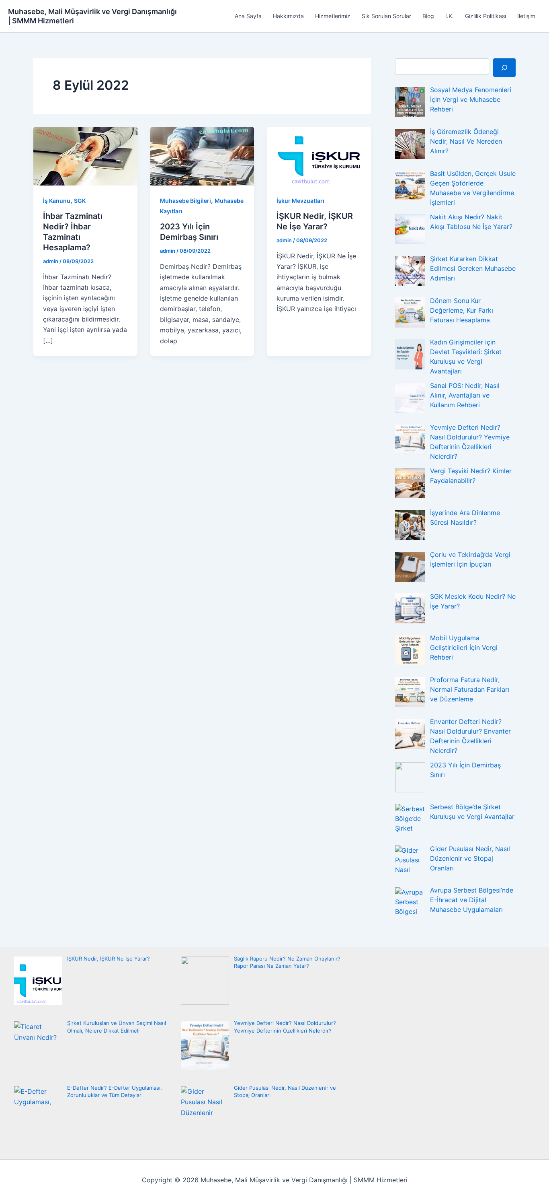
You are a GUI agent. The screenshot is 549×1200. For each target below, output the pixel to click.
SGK (80, 200)
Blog (428, 15)
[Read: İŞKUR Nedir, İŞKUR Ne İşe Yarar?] (319, 156)
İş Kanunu (56, 200)
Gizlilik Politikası (485, 15)
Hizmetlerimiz (332, 15)
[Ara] (504, 67)
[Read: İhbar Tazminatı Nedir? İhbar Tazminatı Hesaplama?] (85, 156)
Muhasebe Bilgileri (185, 200)
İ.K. (449, 15)
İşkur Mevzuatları (300, 200)
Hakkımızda (288, 15)
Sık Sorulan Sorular (386, 15)
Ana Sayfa (248, 15)
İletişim (526, 15)
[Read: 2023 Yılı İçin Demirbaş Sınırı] (202, 156)
